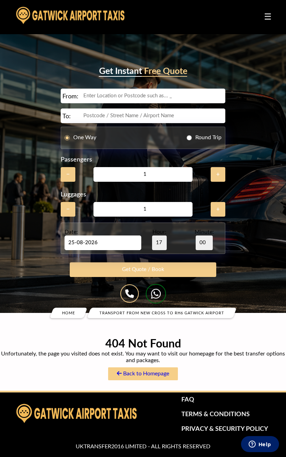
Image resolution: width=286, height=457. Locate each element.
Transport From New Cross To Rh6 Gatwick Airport (161, 313)
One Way (84, 137)
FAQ (187, 400)
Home (68, 313)
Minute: (204, 232)
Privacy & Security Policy (224, 429)
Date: (71, 232)
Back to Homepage (145, 373)
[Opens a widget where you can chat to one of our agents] (260, 445)
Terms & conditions (215, 414)
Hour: (159, 232)
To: (66, 116)
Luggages (73, 195)
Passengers (76, 160)
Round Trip (208, 137)
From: (70, 96)
